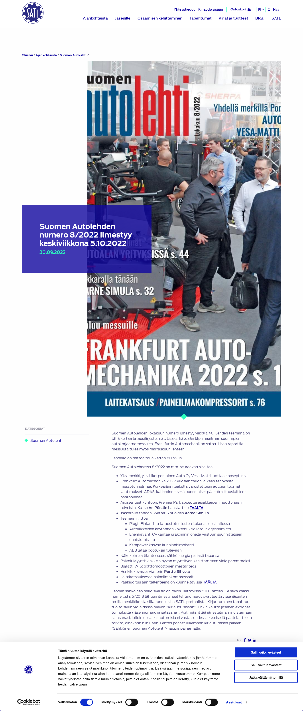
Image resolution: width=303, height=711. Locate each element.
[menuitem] (95, 18)
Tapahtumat (200, 18)
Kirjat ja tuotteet (233, 18)
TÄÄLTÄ (196, 507)
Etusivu (27, 55)
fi (260, 10)
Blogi (259, 18)
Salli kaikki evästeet (266, 652)
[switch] (131, 702)
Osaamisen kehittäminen (160, 18)
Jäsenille (122, 18)
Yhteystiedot (184, 9)
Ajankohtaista (95, 18)
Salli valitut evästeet (266, 665)
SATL (276, 18)
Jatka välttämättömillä (266, 677)
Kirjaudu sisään (210, 9)
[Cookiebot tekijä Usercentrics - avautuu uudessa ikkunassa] (28, 702)
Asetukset (234, 702)
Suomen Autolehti (73, 55)
